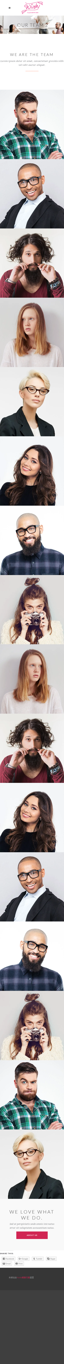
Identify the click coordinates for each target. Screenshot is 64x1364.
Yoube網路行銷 (23, 1277)
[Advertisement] (32, 1326)
